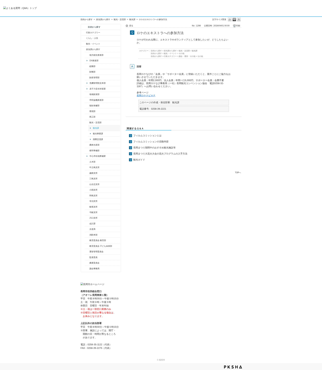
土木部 (92, 162)
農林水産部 (94, 145)
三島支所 (93, 178)
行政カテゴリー (93, 32)
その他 (181, 53)
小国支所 (93, 190)
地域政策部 (94, 94)
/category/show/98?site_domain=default (87, 184)
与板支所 (93, 212)
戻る (131, 26)
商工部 (92, 117)
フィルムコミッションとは (147, 135)
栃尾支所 (93, 207)
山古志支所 (94, 184)
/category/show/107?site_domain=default (87, 167)
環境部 (92, 111)
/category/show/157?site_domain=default (87, 268)
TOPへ (238, 172)
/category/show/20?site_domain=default (87, 122)
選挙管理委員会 (96, 251)
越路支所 (93, 173)
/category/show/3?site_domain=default (83, 32)
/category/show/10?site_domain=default (87, 66)
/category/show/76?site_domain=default (87, 144)
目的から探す (86, 19)
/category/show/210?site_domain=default (87, 223)
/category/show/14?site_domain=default (87, 105)
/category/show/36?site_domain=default (87, 116)
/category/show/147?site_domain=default (87, 229)
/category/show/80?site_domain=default (87, 206)
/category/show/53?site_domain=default (87, 178)
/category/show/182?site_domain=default (87, 150)
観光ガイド (139, 159)
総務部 (92, 66)
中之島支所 (94, 167)
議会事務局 (94, 268)
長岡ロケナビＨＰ (146, 95)
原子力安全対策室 (98, 89)
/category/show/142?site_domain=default (87, 173)
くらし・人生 (92, 38)
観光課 (132, 19)
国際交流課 (98, 139)
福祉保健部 (94, 105)
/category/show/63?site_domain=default (87, 201)
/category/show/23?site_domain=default (87, 111)
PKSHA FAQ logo (233, 367)
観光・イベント (93, 44)
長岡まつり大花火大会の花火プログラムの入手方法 (160, 153)
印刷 (238, 26)
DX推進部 (94, 60)
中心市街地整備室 (98, 156)
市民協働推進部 (96, 100)
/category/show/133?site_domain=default (87, 217)
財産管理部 (94, 77)
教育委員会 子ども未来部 (100, 246)
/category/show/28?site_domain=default (87, 161)
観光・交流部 (120, 19)
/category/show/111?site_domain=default (87, 251)
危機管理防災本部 (98, 83)
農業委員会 (94, 263)
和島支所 (93, 195)
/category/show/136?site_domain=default (87, 212)
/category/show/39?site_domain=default (87, 240)
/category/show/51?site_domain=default (87, 246)
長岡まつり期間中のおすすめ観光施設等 (154, 147)
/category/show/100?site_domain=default (87, 55)
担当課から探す (103, 19)
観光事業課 (98, 133)
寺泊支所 (93, 201)
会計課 (92, 223)
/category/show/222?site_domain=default (87, 262)
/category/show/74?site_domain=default (87, 189)
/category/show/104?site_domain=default (87, 94)
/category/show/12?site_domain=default (83, 38)
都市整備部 (94, 150)
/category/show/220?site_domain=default (87, 257)
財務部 (92, 72)
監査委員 (93, 257)
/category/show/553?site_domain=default (87, 77)
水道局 (92, 229)
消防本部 (93, 235)
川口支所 (93, 218)
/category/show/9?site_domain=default (83, 49)
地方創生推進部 (96, 55)
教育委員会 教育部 (97, 240)
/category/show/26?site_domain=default (87, 100)
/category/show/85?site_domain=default (87, 234)
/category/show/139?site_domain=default (87, 195)
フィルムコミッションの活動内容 (151, 141)
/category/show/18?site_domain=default (83, 43)
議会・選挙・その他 (187, 56)
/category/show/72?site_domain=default (87, 71)
